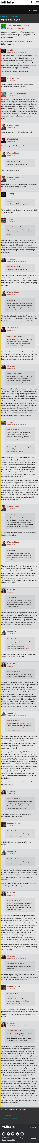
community (33, 1127)
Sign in (2, 1109)
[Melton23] (3, 260)
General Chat (20, 28)
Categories (32, 11)
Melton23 (11, 259)
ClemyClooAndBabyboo (16, 93)
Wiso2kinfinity (13, 139)
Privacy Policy (11, 1140)
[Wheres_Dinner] (3, 127)
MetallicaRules (13, 78)
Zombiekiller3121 (14, 824)
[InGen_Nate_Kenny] (3, 26)
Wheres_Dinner (13, 125)
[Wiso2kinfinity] (3, 140)
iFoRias (10, 219)
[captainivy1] (3, 632)
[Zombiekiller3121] (3, 824)
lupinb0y (10, 50)
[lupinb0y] (3, 51)
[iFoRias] (3, 220)
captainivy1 (12, 632)
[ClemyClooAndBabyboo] (3, 94)
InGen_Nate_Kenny (14, 25)
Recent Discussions (10, 1119)
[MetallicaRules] (3, 79)
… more (19, 310)
